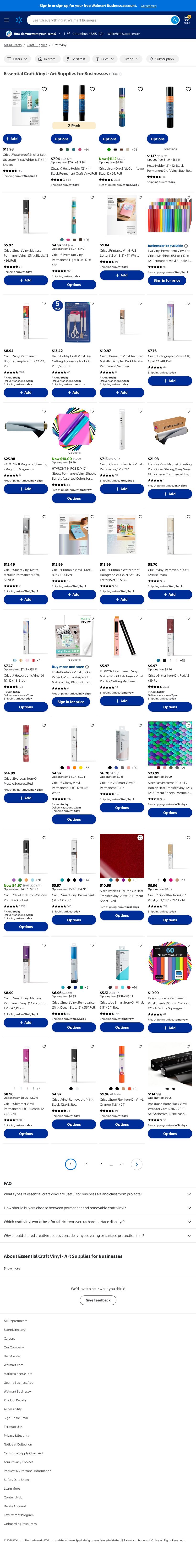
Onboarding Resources (20, 1524)
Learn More (12, 1488)
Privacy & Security (16, 1435)
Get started (149, 6)
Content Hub (13, 1497)
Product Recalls (15, 1400)
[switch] (48, 59)
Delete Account (15, 1506)
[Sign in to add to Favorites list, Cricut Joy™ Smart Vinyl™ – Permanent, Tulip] (140, 725)
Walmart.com (13, 1365)
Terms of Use (13, 1427)
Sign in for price (167, 280)
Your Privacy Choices (18, 1462)
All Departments (15, 1321)
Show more (12, 1268)
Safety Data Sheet (16, 1480)
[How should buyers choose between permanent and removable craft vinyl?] (189, 1208)
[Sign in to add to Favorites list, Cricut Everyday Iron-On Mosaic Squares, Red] (44, 725)
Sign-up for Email (16, 1418)
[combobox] (103, 20)
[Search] (175, 20)
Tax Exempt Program (19, 1515)
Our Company (14, 1347)
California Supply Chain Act (23, 1453)
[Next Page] (136, 1164)
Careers (9, 1338)
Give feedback (98, 1300)
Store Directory (15, 1329)
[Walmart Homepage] (19, 20)
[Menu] (7, 20)
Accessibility (13, 1409)
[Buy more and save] (87, 667)
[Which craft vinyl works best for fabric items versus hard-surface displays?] (189, 1222)
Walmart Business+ (17, 1391)
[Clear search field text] (167, 20)
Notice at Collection (18, 1444)
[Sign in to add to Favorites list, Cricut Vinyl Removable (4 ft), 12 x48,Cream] (188, 516)
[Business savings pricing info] (186, 246)
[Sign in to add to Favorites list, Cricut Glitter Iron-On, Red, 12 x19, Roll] (188, 618)
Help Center (12, 1356)
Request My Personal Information (27, 1471)
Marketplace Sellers (18, 1374)
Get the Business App (18, 1382)
